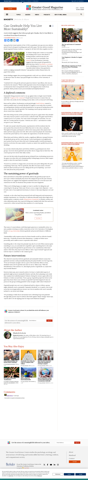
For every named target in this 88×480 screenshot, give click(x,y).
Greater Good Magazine (44, 7)
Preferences (57, 474)
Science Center (15, 1)
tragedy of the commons (17, 98)
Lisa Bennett (11, 382)
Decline (69, 474)
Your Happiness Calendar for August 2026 (72, 57)
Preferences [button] (39, 475)
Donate (10, 8)
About (71, 452)
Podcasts (47, 14)
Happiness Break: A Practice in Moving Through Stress (72, 143)
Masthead (72, 455)
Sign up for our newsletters (78, 1)
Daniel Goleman (9, 381)
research (28, 60)
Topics (18, 14)
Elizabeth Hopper (10, 364)
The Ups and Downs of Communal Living (71, 45)
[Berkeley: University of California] (10, 464)
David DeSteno (40, 103)
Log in (77, 7)
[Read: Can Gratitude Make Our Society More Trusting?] (11, 355)
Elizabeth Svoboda (10, 37)
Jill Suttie (25, 365)
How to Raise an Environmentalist (26, 378)
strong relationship (14, 231)
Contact (72, 458)
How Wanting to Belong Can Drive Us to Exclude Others (72, 113)
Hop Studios (26, 468)
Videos (37, 14)
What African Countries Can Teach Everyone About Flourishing (71, 66)
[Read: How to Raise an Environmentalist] (28, 372)
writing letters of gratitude (31, 199)
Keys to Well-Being (60, 14)
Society (8, 19)
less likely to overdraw (46, 64)
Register (82, 7)
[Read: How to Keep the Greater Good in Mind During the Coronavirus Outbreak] (45, 372)
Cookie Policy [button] (10, 475)
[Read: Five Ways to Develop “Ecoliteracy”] (11, 372)
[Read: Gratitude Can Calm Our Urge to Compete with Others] (28, 355)
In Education (35, 1)
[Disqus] (28, 410)
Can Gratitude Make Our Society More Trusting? (11, 361)
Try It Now (38, 218)
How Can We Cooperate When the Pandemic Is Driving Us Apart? (44, 362)
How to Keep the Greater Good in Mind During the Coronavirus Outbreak (45, 379)
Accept (80, 474)
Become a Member (80, 9)
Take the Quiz (66, 105)
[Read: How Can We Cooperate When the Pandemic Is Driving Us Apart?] (45, 355)
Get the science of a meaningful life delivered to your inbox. (16, 321)
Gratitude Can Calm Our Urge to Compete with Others (28, 362)
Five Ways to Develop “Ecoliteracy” (10, 378)
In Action (29, 1)
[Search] (81, 14)
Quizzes (27, 14)
